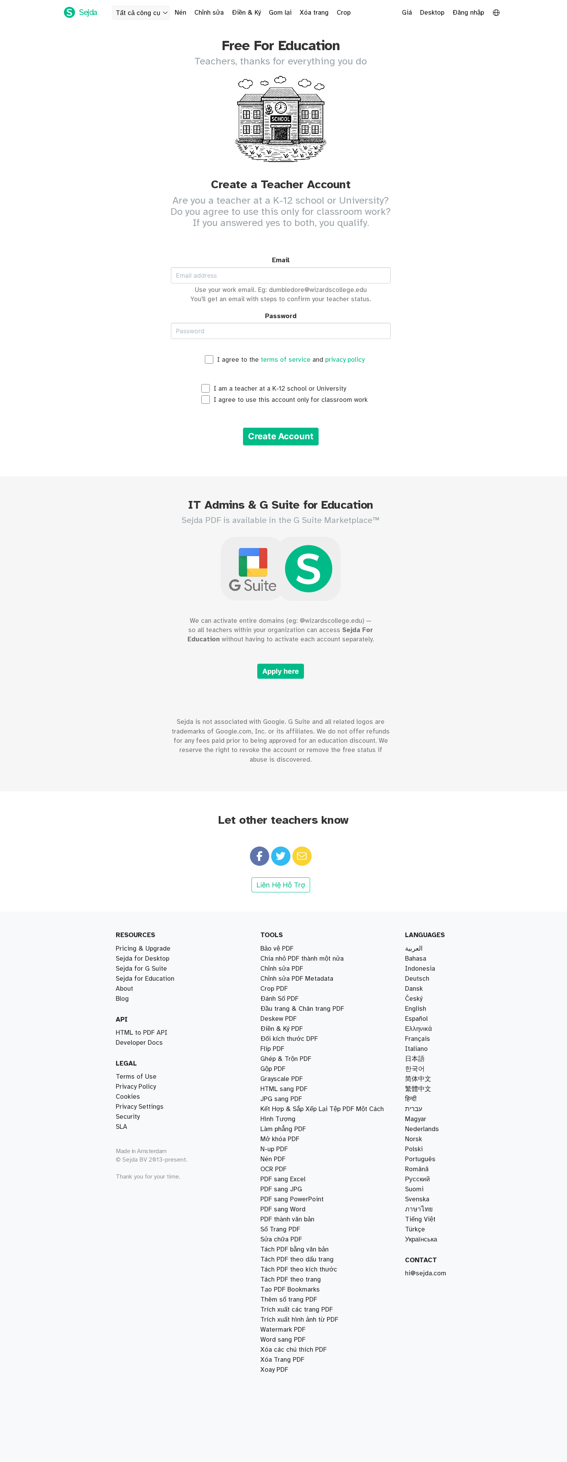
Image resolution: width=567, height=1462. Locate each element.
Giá (407, 12)
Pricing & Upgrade (143, 948)
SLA (121, 1126)
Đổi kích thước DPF (289, 1038)
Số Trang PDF (280, 1229)
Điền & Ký (246, 12)
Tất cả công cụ (138, 13)
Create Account (281, 436)
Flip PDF (272, 1048)
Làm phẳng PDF (283, 1129)
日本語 (415, 1059)
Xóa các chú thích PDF (293, 1349)
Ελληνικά (418, 1028)
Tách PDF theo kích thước (298, 1269)
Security (128, 1116)
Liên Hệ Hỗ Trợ (280, 885)
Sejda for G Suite (141, 968)
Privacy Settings (140, 1106)
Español (416, 1018)
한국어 (415, 1069)
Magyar (415, 1119)
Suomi (414, 1189)
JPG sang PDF (281, 1099)
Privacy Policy (136, 1086)
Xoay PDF (274, 1369)
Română (417, 1169)
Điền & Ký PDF (281, 1028)
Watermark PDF (282, 1329)
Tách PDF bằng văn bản (294, 1249)
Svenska (417, 1199)
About (124, 988)
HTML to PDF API (141, 1032)
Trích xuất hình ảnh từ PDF (299, 1319)
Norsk (413, 1139)
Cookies (128, 1096)
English (415, 1008)
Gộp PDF (272, 1069)
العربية (414, 948)
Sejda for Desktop (142, 958)
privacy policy (344, 359)
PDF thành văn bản (287, 1219)
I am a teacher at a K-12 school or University (280, 388)
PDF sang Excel (282, 1179)
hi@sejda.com (425, 1273)
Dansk (414, 988)
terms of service (285, 359)
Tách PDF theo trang (290, 1279)
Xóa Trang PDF (282, 1359)
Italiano (416, 1048)
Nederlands (422, 1129)
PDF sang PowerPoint (292, 1199)
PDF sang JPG (281, 1189)
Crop (344, 12)
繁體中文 (418, 1089)
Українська (421, 1239)
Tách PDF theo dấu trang (297, 1259)
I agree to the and (290, 359)
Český (413, 998)
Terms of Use (136, 1076)
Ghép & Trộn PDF (285, 1059)
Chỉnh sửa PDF (281, 968)
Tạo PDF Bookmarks (290, 1289)
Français (417, 1038)
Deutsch (417, 978)
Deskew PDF (278, 1018)
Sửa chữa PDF (281, 1239)
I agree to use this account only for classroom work (291, 399)
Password (281, 316)
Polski (414, 1149)
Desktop (432, 12)
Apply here (280, 671)
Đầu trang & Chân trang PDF (302, 1008)
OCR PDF (273, 1169)
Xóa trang (314, 12)
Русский (417, 1179)
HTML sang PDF (283, 1089)
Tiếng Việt (420, 1219)
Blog (122, 998)
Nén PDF (272, 1159)
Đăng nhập (468, 12)
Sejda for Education (145, 978)
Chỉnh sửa (209, 12)
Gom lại (280, 12)
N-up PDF (274, 1149)
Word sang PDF (282, 1339)
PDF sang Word (282, 1209)
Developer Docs (139, 1042)
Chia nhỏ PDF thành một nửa (302, 958)
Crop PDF (274, 988)
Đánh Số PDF (279, 998)
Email (281, 260)
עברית (413, 1109)
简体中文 (418, 1079)
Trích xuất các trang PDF (296, 1309)
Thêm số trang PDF (288, 1299)
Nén (180, 12)
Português (420, 1159)
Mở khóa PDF (279, 1139)
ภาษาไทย (419, 1209)
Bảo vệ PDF (277, 948)
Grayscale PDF (281, 1079)
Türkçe (415, 1229)
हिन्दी (411, 1099)
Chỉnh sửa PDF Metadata (296, 978)
